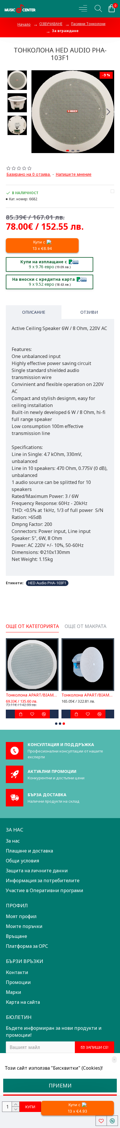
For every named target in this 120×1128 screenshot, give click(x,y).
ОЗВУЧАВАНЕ (50, 23)
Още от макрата (85, 626)
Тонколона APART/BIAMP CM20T (32, 695)
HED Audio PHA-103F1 (47, 582)
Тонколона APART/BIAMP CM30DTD (87, 695)
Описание (33, 312)
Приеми (60, 1085)
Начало (24, 24)
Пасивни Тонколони (88, 23)
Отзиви (89, 312)
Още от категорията (32, 626)
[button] (37, 111)
